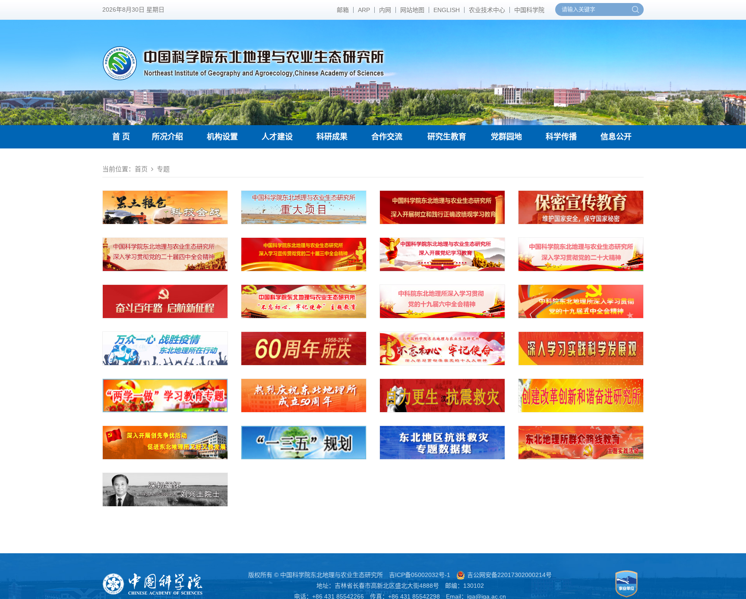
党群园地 (506, 136)
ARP (364, 10)
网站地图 (412, 10)
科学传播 (561, 136)
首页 (141, 169)
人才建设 (277, 136)
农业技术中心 (487, 10)
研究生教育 (446, 136)
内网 (385, 10)
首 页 (121, 136)
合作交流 (386, 136)
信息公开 (616, 136)
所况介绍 (167, 136)
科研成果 (332, 136)
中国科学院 (529, 10)
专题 (163, 169)
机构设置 (222, 136)
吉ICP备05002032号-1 (419, 574)
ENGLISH (446, 10)
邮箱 (343, 10)
